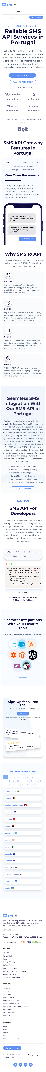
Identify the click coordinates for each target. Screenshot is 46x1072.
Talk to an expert (23, 82)
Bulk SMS (9, 424)
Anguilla (8, 854)
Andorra (9, 798)
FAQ (4, 1036)
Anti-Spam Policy (9, 974)
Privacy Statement (10, 968)
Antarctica (9, 881)
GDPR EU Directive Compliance (14, 971)
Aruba (8, 888)
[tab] (7, 163)
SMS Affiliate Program (11, 977)
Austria (8, 840)
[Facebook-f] (15, 1065)
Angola (8, 826)
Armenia (9, 860)
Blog (5, 1027)
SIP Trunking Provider (11, 1003)
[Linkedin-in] (31, 1065)
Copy (37, 568)
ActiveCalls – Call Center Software (15, 1007)
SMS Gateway (8, 1013)
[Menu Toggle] (18, 11)
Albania (8, 819)
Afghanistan (10, 791)
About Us (6, 953)
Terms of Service (9, 962)
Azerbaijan (10, 867)
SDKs (5, 1030)
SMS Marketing (8, 1010)
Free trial (22, 75)
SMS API (6, 988)
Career (5, 959)
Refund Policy (8, 965)
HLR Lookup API (9, 997)
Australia (9, 812)
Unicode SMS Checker (11, 1039)
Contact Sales (8, 956)
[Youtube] (25, 1065)
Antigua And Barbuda (14, 805)
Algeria (8, 847)
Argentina (9, 833)
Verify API (6, 991)
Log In (12, 17)
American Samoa (12, 874)
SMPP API (7, 994)
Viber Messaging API (11, 1000)
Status (5, 1033)
